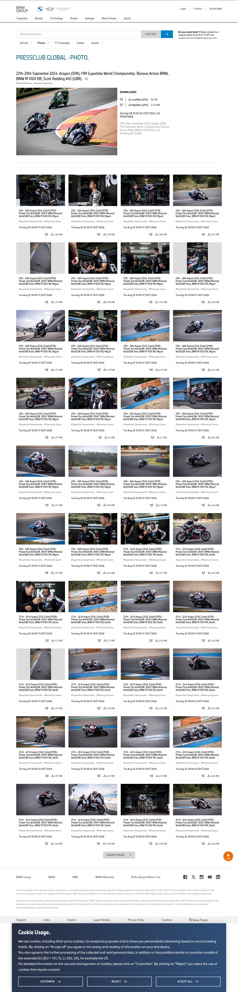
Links (46, 920)
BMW (51, 877)
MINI (75, 877)
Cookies (167, 920)
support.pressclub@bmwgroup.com (197, 37)
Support (21, 920)
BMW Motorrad (104, 877)
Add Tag (150, 34)
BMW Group (23, 877)
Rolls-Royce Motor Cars (145, 877)
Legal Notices (101, 920)
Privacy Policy (136, 920)
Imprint (71, 920)
